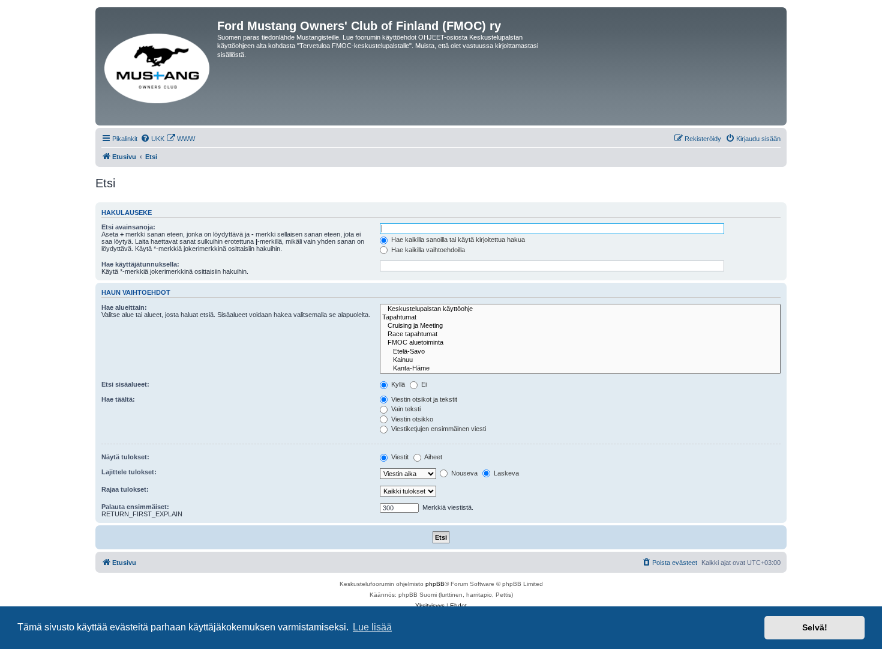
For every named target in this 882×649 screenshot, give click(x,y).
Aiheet (432, 456)
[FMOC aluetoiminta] (580, 343)
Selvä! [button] (814, 627)
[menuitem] (152, 138)
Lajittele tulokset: (129, 471)
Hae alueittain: (124, 307)
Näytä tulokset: (125, 456)
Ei (423, 384)
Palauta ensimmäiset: (135, 506)
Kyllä (397, 384)
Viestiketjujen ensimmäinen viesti (437, 428)
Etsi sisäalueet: (125, 384)
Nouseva (463, 473)
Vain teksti (405, 408)
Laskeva (505, 473)
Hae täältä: (118, 399)
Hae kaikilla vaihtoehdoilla (427, 249)
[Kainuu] (580, 360)
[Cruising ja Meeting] (580, 326)
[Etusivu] (157, 66)
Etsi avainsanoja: (128, 227)
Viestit (399, 456)
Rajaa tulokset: (125, 489)
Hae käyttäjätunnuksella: (140, 264)
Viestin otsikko (411, 419)
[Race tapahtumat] (580, 334)
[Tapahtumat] (580, 317)
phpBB (435, 584)
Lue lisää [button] (372, 627)
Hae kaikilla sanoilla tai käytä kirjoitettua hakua (457, 239)
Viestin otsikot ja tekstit (423, 399)
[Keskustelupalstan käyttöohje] (580, 309)
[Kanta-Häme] (580, 368)
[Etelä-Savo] (580, 352)
